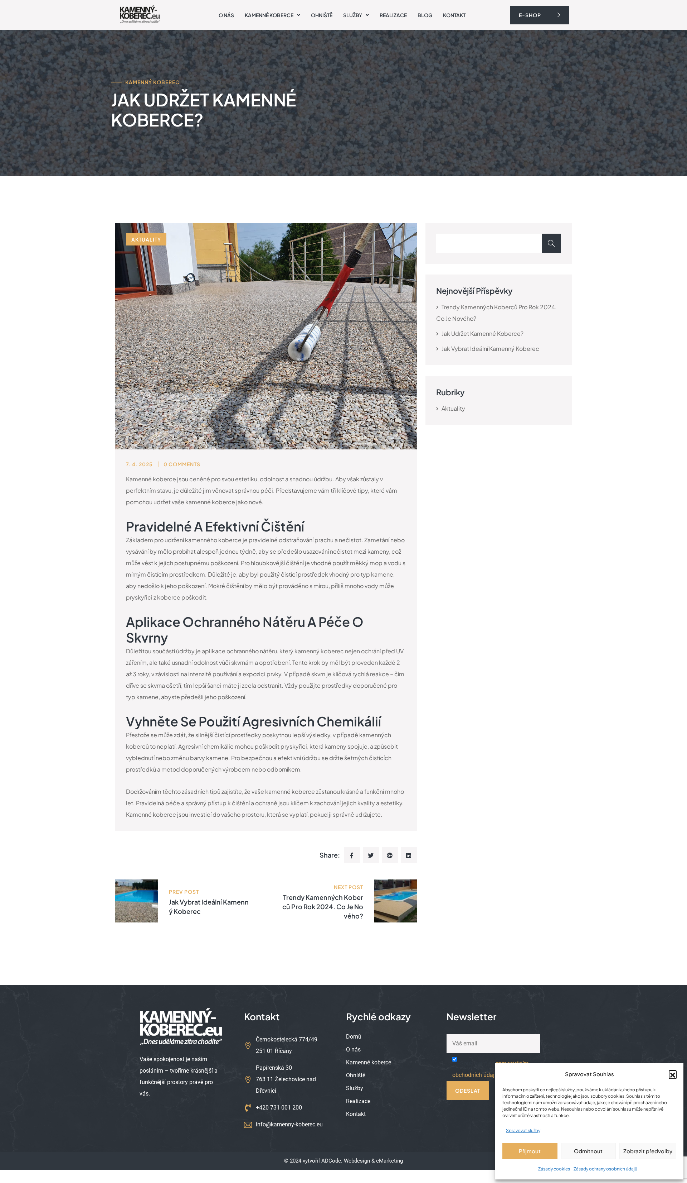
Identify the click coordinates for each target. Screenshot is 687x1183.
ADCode (331, 1161)
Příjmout (530, 1151)
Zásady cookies (554, 1169)
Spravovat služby (523, 1130)
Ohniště (321, 15)
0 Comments (182, 464)
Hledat (551, 243)
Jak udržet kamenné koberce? (482, 333)
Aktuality (146, 239)
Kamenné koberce (269, 15)
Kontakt (454, 15)
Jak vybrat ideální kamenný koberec (490, 348)
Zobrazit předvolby (647, 1151)
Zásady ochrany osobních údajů (605, 1169)
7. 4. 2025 (139, 464)
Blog (425, 15)
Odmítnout (588, 1151)
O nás (226, 15)
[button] (672, 1074)
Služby (352, 15)
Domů (353, 1037)
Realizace (393, 15)
